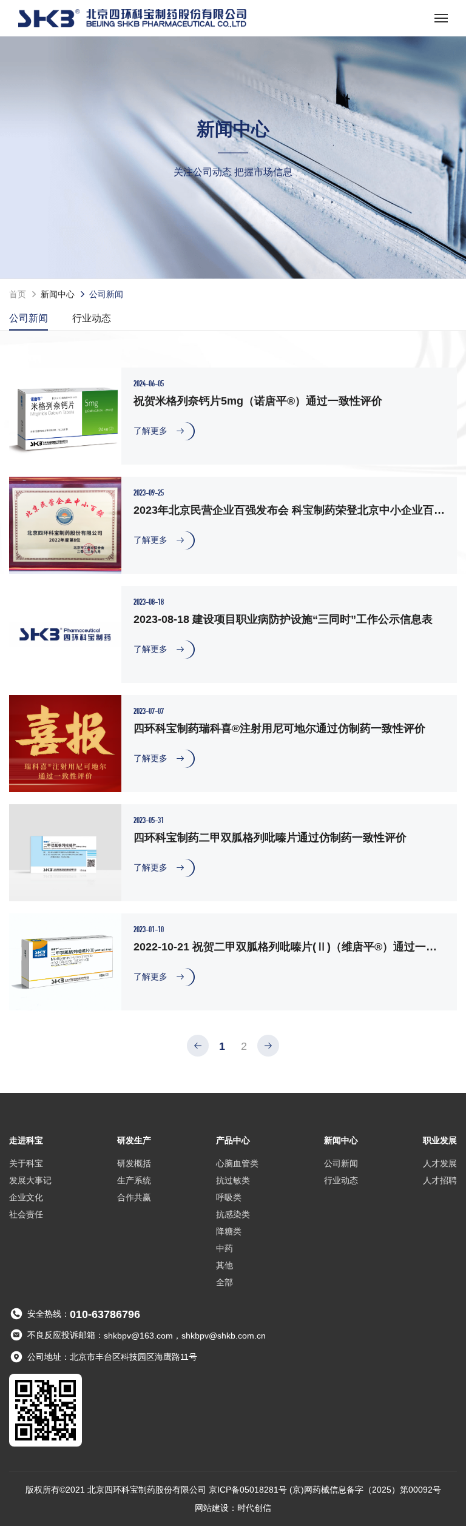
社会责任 (26, 1214)
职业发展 (440, 1140)
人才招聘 (440, 1180)
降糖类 (228, 1231)
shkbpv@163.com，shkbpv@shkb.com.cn (185, 1336)
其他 (224, 1265)
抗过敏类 (233, 1180)
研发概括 (134, 1163)
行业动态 (91, 318)
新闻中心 (58, 294)
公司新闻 (28, 318)
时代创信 (254, 1508)
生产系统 (134, 1180)
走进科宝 (26, 1140)
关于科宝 (26, 1163)
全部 (224, 1282)
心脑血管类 (237, 1163)
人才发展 (440, 1163)
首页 (17, 294)
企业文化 (26, 1197)
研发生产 (134, 1140)
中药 (224, 1248)
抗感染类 (233, 1214)
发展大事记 (30, 1180)
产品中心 (233, 1140)
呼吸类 (228, 1197)
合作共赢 (134, 1197)
